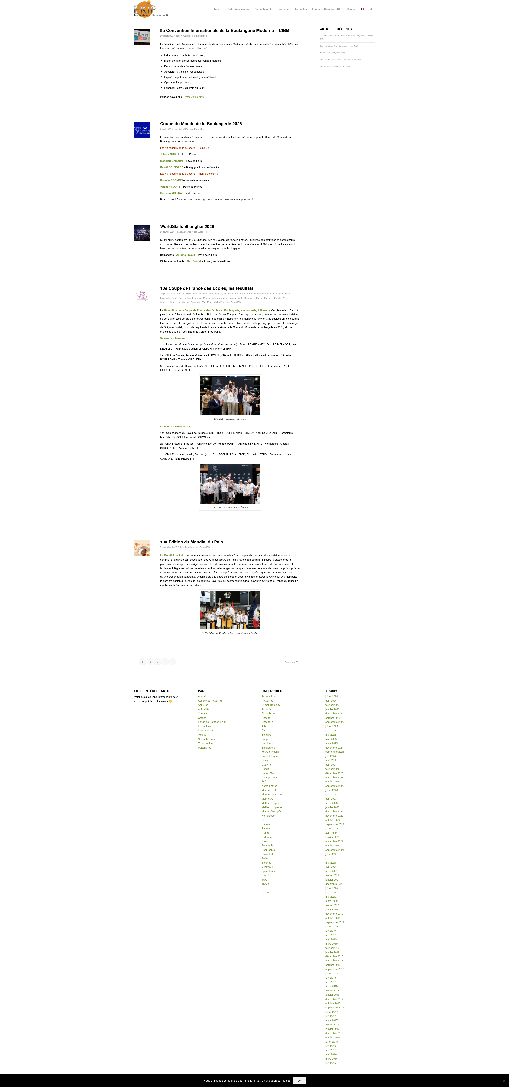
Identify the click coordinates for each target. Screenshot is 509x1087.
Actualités (185, 35)
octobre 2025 (332, 718)
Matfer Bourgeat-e (246, 297)
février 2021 (332, 875)
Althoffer (218, 293)
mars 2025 (331, 743)
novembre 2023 (334, 777)
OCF (264, 820)
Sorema (186, 302)
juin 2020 (330, 892)
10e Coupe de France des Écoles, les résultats (207, 288)
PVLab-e (286, 297)
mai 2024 (330, 760)
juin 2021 (330, 858)
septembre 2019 (334, 922)
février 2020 (332, 905)
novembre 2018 (334, 960)
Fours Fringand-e (271, 756)
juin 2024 (330, 756)
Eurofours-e (262, 293)
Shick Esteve (269, 854)
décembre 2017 (334, 999)
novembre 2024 (334, 747)
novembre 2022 (334, 815)
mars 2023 (331, 803)
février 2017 (332, 1024)
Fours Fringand (277, 293)
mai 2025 (330, 734)
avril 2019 (331, 939)
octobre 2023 (332, 781)
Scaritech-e (175, 302)
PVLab (277, 297)
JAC (264, 781)
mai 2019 (330, 935)
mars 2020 (331, 901)
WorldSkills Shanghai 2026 (187, 226)
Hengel (266, 769)
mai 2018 (330, 982)
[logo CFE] (142, 295)
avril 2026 (331, 700)
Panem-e (268, 297)
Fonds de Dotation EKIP (212, 722)
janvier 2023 (332, 807)
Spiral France (269, 871)
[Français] (363, 9)
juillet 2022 (331, 828)
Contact (202, 713)
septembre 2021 (334, 850)
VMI (216, 302)
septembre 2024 (334, 751)
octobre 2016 (332, 1037)
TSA (204, 302)
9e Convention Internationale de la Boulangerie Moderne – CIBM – (226, 30)
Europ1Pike (201, 35)
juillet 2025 (331, 726)
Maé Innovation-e (211, 297)
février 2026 (332, 705)
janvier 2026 (332, 709)
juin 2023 (330, 794)
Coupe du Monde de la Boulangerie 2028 (201, 123)
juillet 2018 (331, 973)
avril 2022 (331, 833)
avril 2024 (331, 764)
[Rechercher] (371, 9)
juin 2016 (330, 1046)
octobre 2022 (332, 820)
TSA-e (210, 302)
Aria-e (242, 293)
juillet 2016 (331, 1041)
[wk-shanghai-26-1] (142, 233)
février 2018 (332, 990)
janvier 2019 (332, 952)
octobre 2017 (332, 1003)
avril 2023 (331, 798)
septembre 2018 (334, 969)
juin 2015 (330, 1063)
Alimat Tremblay (271, 705)
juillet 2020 (331, 888)
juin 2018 (330, 977)
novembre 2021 (334, 841)
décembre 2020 (334, 884)
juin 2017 (330, 1016)
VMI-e (222, 302)
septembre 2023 (334, 786)
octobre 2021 (332, 845)
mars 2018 (331, 986)
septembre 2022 (334, 824)
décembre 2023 (334, 773)
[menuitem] (218, 9)
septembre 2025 (334, 722)
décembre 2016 (334, 1033)
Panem (259, 297)
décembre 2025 (334, 713)
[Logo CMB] (142, 130)
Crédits (202, 718)
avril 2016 (331, 1054)
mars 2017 (331, 1020)
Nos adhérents (206, 739)
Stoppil (266, 875)
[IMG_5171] (142, 37)
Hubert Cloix (269, 773)
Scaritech (164, 302)
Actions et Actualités (210, 700)
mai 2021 (330, 862)
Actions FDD (269, 696)
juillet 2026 (331, 696)
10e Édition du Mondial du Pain (191, 542)
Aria (236, 293)
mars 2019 (331, 943)
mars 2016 (331, 1058)
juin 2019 (330, 930)
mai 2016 (330, 1050)
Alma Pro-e (208, 293)
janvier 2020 (332, 909)
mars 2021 (331, 871)
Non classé (268, 815)
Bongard (266, 734)
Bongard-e (267, 739)
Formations (204, 726)
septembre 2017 (334, 1007)
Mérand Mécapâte (272, 811)
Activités (203, 705)
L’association (205, 730)
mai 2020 (330, 896)
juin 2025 (330, 730)
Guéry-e (182, 297)
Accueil (202, 696)
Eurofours (251, 293)
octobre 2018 (332, 965)
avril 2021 (331, 866)
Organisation (205, 743)
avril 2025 (331, 739)
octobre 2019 (332, 918)
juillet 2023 (331, 790)
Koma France (269, 786)
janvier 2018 (332, 994)
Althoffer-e (228, 293)
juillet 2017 (331, 1012)
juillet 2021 (331, 854)
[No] (504, 1081)
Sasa (265, 841)
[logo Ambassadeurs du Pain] (142, 548)
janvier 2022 (332, 837)
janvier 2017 (332, 1029)
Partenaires (204, 747)
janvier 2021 (332, 879)
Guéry (174, 297)
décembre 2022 (334, 811)
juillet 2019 (331, 926)
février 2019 (332, 948)
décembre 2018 (334, 956)
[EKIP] (151, 9)
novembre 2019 (334, 913)
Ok (299, 1080)
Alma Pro (197, 293)
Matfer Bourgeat (228, 297)
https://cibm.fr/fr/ (194, 97)
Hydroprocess (270, 777)
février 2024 (332, 769)
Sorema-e (195, 302)
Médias (202, 734)
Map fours (267, 798)
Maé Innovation (194, 297)
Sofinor (266, 858)
